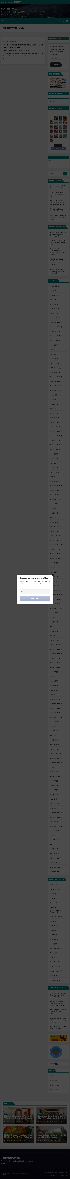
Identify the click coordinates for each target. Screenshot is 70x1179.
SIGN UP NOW (35, 598)
